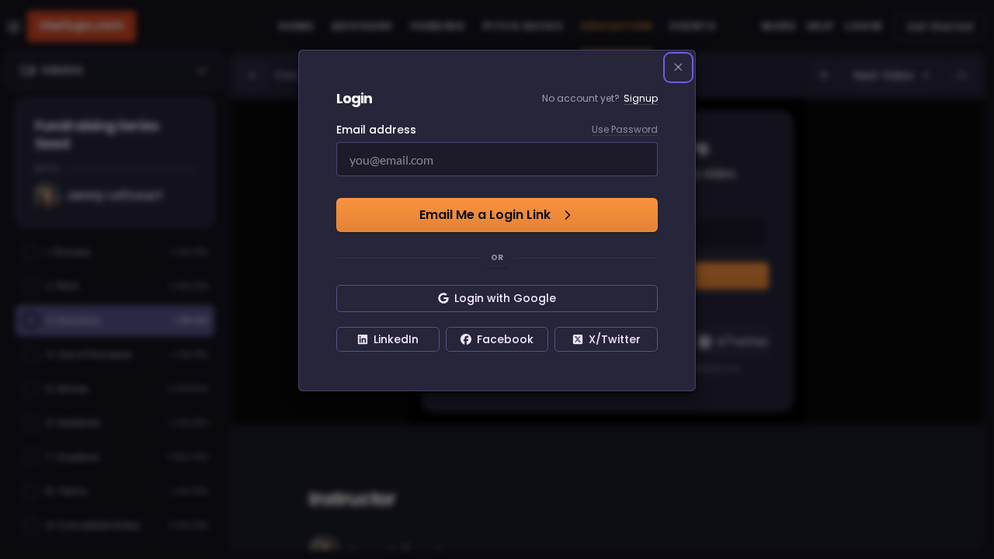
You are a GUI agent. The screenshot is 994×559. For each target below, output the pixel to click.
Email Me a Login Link (485, 215)
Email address (376, 129)
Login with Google (505, 298)
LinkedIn (396, 339)
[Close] (678, 67)
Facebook (505, 339)
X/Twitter (615, 339)
